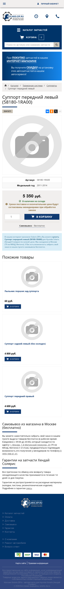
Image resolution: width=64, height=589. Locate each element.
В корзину (14, 306)
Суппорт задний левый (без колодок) (25, 343)
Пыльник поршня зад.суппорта (22, 291)
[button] (32, 30)
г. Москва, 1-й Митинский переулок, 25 (30, 444)
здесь (29, 488)
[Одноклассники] (51, 111)
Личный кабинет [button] (49, 3)
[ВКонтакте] (47, 111)
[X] (56, 111)
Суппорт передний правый (19, 396)
